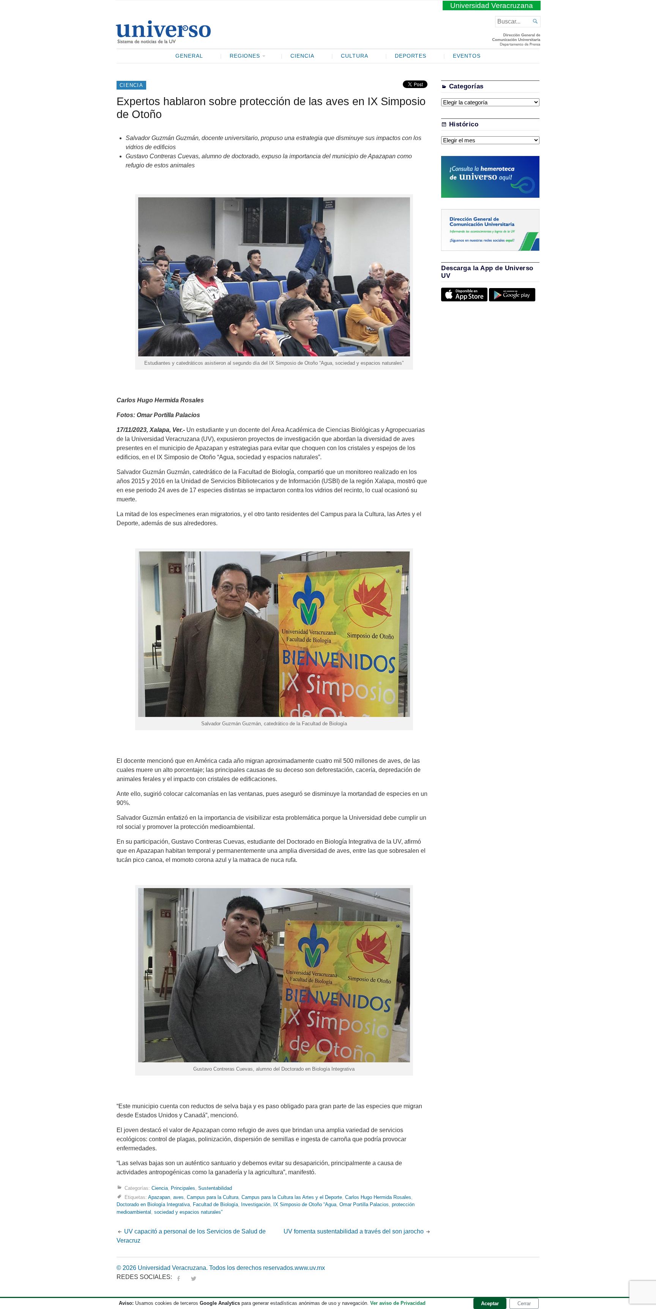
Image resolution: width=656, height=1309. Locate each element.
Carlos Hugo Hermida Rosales (378, 1197)
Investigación (255, 1204)
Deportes (411, 56)
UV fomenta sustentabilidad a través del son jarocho (354, 1231)
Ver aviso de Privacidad (398, 1303)
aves (178, 1197)
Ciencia (302, 56)
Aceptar (490, 1303)
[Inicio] (163, 40)
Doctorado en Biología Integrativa (153, 1204)
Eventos (467, 56)
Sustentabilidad (215, 1188)
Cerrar (524, 1303)
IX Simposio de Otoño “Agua (304, 1204)
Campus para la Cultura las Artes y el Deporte (291, 1197)
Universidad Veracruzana (491, 5)
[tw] (194, 1277)
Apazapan (159, 1197)
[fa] (178, 1277)
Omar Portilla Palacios (364, 1204)
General (189, 56)
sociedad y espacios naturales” (188, 1212)
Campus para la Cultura (212, 1197)
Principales (183, 1188)
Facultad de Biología (215, 1204)
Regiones (245, 56)
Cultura (354, 56)
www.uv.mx (310, 1268)
